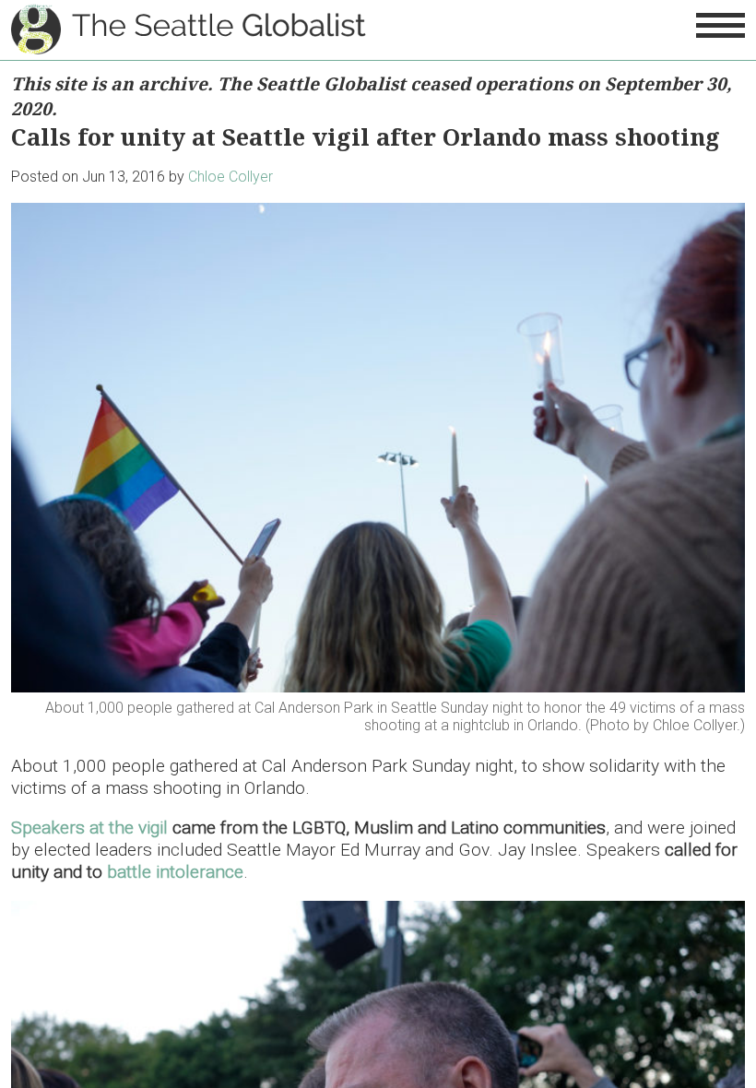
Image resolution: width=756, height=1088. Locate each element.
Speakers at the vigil (89, 827)
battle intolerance (175, 871)
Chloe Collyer (230, 176)
